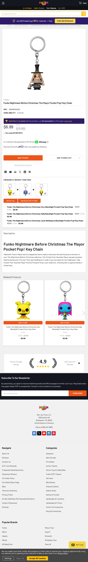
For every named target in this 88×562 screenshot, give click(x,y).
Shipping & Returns (9, 474)
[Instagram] (49, 433)
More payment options (23, 165)
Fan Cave (49, 478)
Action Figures (51, 466)
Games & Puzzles (52, 495)
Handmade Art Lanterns (55, 499)
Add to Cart (23, 323)
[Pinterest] (30, 172)
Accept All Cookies (37, 558)
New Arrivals (51, 458)
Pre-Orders (50, 462)
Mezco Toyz (49, 528)
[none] (36, 63)
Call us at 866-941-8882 (44, 427)
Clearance (50, 453)
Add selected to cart (29, 201)
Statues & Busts (52, 486)
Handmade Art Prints (54, 503)
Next (83, 313)
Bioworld (48, 536)
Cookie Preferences (9, 503)
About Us (5, 453)
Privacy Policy (7, 495)
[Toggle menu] (3, 3)
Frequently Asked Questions (12, 470)
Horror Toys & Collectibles (56, 470)
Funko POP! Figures (53, 474)
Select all (10, 201)
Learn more (68, 121)
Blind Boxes (50, 482)
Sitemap (5, 507)
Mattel (4, 540)
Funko (4, 528)
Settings (8, 558)
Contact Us (6, 462)
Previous (4, 313)
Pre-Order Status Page (10, 482)
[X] (20, 172)
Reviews (5, 458)
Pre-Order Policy (8, 478)
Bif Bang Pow (7, 544)
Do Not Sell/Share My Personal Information (18, 499)
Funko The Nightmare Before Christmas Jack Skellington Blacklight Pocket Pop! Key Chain (45, 221)
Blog (4, 486)
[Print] (15, 172)
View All (48, 544)
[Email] (10, 172)
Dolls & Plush (51, 490)
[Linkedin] (25, 172)
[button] (64, 157)
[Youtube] (44, 433)
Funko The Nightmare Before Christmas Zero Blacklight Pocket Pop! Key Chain (40, 207)
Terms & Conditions (9, 490)
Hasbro (5, 536)
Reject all (20, 558)
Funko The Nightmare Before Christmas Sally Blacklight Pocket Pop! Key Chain (40, 214)
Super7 (47, 532)
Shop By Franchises (53, 511)
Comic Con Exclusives (54, 507)
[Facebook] (6, 172)
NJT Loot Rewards (9, 466)
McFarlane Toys (51, 540)
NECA (4, 532)
